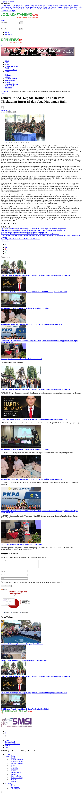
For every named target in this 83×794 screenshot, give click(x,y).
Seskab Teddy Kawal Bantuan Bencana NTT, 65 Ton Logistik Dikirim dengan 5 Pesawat (30, 234)
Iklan (7, 747)
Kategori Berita (10, 756)
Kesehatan (8, 88)
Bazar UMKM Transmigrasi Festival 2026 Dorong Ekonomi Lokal (23, 660)
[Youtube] (5, 737)
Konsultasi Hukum (11, 84)
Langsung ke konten (7, 2)
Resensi (7, 82)
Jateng (7, 64)
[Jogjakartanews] (20, 19)
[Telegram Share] (5, 251)
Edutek (7, 71)
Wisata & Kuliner (11, 79)
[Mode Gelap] (1, 25)
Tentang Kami (10, 742)
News (7, 61)
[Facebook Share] (5, 244)
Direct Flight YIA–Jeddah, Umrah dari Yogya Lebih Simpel (20, 239)
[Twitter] (5, 733)
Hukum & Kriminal (11, 66)
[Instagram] (5, 735)
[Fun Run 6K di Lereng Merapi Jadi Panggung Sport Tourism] (21, 642)
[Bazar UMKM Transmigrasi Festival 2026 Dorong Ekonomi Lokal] (13, 658)
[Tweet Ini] (6, 247)
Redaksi (7, 745)
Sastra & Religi (10, 86)
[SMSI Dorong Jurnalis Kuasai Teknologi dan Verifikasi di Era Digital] (13, 306)
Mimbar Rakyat (10, 80)
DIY (6, 62)
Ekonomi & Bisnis (11, 70)
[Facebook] (5, 731)
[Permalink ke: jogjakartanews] (2, 108)
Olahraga (8, 75)
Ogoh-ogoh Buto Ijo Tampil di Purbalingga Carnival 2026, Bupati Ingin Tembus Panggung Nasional (37, 7)
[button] (21, 23)
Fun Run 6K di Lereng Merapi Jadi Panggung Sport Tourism (20, 5)
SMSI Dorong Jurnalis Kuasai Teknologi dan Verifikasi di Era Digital (24, 232)
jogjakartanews (5, 110)
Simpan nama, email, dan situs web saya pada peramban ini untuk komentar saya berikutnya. (32, 582)
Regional (8, 783)
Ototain (7, 77)
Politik (7, 68)
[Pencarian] (1, 27)
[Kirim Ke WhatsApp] (5, 253)
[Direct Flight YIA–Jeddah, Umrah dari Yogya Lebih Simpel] (13, 357)
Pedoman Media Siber (12, 744)
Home (3, 20)
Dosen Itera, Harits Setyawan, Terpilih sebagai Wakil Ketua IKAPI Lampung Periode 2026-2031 (41, 8)
